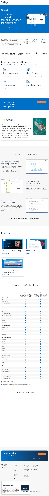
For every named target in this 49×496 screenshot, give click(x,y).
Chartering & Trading (27, 471)
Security (34, 491)
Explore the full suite (24, 221)
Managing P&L (26, 470)
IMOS (15, 471)
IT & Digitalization (26, 476)
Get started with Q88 (6, 27)
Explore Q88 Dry (42, 101)
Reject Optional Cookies (25, 488)
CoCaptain (15, 468)
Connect (15, 465)
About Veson (26, 480)
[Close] (28, 483)
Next (4, 142)
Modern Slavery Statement (39, 491)
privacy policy (39, 456)
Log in (15, 27)
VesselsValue (16, 474)
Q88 (15, 475)
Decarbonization (26, 465)
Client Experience (36, 466)
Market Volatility (26, 466)
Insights (15, 466)
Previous (2, 142)
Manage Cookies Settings (25, 491)
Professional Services (36, 465)
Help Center (35, 469)
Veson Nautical (4, 2)
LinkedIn (2, 469)
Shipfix (15, 473)
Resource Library (16, 480)
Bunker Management (27, 475)
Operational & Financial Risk (28, 469)
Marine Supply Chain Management (27, 473)
